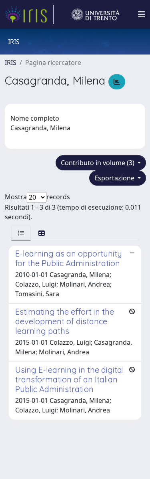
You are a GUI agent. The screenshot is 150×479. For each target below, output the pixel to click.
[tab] (21, 233)
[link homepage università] (95, 14)
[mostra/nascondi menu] (141, 14)
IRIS (10, 62)
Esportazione (115, 178)
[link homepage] (29, 14)
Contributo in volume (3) (98, 162)
